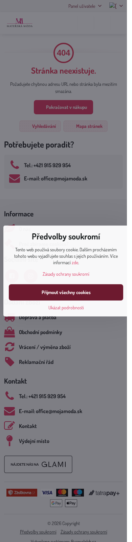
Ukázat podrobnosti (66, 307)
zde (75, 262)
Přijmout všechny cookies (66, 292)
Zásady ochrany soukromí (66, 274)
